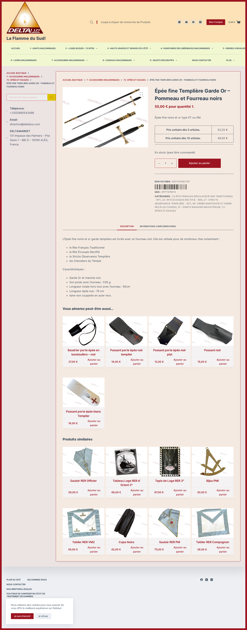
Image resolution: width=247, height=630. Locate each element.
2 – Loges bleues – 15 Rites (79, 48)
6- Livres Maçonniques (24, 60)
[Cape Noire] (127, 523)
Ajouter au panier (199, 163)
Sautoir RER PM (169, 542)
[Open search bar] (91, 22)
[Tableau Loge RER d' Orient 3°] (127, 461)
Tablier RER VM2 (83, 542)
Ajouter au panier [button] (94, 361)
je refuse (43, 616)
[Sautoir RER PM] (170, 523)
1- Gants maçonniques (43, 48)
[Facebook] (193, 22)
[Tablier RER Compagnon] (213, 523)
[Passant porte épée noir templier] (127, 331)
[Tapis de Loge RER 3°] (170, 461)
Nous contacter (201, 60)
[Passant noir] (213, 331)
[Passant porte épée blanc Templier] (84, 392)
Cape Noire (126, 542)
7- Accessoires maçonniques (68, 60)
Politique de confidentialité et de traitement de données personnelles (26, 596)
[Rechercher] (51, 97)
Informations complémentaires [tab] (158, 226)
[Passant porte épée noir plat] (170, 331)
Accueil (15, 48)
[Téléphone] (179, 22)
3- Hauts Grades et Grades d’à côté (127, 48)
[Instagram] (211, 579)
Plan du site (13, 579)
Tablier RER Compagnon (212, 542)
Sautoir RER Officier (83, 480)
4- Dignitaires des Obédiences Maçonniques (185, 48)
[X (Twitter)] (200, 22)
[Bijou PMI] (213, 461)
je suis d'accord (22, 616)
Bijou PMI (212, 480)
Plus (229, 60)
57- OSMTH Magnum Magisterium (199, 207)
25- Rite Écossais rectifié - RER (182, 199)
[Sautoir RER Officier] (84, 461)
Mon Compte (216, 22)
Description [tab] (127, 226)
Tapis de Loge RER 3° (169, 480)
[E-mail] (186, 22)
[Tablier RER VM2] (84, 523)
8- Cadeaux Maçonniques (117, 60)
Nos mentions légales (19, 589)
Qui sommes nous (37, 579)
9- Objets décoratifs (162, 60)
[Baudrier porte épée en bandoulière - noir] (84, 331)
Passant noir (212, 350)
